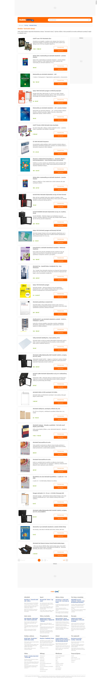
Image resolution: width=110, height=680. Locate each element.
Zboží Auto (42, 668)
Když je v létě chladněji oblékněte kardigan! (77, 607)
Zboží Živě (42, 657)
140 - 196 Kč (36, 331)
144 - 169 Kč (36, 259)
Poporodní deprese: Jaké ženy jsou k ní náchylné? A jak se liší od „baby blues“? (63, 646)
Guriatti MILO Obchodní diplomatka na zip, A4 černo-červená (49, 194)
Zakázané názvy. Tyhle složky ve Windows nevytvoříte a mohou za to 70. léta (47, 624)
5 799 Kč (35, 134)
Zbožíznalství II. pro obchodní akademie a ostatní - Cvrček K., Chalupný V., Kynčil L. (49, 319)
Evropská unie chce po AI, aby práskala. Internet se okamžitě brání (62, 625)
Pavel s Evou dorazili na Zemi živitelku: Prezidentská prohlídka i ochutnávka (31, 604)
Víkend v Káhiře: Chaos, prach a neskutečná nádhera (30, 649)
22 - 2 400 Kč (36, 295)
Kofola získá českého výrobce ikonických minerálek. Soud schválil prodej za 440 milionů (62, 628)
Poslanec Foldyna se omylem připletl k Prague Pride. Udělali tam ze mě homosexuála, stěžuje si (31, 607)
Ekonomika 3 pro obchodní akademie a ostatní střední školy (49, 527)
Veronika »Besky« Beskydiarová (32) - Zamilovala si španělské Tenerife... (78, 605)
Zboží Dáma (42, 660)
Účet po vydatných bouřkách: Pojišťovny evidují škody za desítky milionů (62, 609)
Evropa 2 (72, 662)
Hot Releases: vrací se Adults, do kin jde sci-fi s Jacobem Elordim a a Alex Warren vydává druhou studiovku (46, 641)
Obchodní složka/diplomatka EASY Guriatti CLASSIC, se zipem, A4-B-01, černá (50, 355)
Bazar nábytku (58, 669)
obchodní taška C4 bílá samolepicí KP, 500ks (45, 392)
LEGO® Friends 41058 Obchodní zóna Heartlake (45, 125)
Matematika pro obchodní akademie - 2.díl (44, 74)
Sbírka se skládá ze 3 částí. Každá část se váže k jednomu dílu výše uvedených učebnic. (49, 182)
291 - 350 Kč (36, 312)
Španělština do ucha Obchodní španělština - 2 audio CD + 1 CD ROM (50, 477)
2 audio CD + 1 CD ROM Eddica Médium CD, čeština (45, 481)
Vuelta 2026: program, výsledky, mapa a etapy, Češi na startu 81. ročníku (47, 611)
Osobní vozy (42, 659)
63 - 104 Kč (36, 418)
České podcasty (74, 657)
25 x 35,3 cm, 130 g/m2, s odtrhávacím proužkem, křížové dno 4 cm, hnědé (48, 412)
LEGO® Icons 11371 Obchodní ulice (42, 38)
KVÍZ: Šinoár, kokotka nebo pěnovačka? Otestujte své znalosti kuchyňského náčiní (78, 629)
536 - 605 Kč (36, 367)
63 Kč (34, 504)
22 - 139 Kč (36, 241)
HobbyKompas (42, 665)
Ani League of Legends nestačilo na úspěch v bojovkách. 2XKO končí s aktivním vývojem (77, 645)
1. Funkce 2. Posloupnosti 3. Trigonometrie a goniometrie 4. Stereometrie (50, 77)
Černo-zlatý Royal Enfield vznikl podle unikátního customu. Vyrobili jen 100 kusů (31, 626)
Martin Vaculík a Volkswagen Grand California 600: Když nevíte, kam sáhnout (30, 623)
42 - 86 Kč (35, 101)
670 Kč (34, 385)
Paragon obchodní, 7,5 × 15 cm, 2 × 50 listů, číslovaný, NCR (48, 493)
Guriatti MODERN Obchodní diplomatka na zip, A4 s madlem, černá (49, 212)
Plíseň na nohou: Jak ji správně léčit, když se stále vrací (62, 649)
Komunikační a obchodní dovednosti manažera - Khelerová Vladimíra (49, 248)
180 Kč (34, 67)
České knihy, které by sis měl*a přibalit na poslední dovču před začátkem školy (47, 645)
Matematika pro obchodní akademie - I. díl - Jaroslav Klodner (50, 108)
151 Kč (34, 118)
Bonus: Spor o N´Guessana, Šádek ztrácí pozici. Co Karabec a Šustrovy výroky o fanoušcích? (31, 663)
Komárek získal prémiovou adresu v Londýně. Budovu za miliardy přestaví (62, 622)
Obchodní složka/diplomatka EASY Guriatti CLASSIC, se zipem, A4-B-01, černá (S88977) (50, 511)
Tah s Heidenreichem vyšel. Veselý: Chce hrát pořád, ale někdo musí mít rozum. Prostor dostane (46, 604)
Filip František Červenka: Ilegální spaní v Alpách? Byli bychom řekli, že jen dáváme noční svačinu (31, 645)
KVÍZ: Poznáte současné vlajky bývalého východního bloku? (31, 642)
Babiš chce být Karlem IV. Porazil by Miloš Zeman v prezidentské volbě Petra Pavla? (30, 610)
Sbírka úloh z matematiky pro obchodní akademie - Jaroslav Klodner (49, 56)
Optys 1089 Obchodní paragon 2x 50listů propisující (47, 91)
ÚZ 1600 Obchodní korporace (41, 141)
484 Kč (35, 517)
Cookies (54, 677)
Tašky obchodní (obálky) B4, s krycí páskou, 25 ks (46, 338)
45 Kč (34, 534)
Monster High (58, 657)
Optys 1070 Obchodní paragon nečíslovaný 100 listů (47, 230)
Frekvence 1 (73, 660)
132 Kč (34, 348)
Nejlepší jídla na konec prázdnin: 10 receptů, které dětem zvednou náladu (78, 626)
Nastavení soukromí (60, 677)
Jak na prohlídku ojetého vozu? (45, 663)
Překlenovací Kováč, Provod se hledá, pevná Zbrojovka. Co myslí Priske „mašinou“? (31, 666)
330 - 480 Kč (36, 278)
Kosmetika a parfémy (59, 663)
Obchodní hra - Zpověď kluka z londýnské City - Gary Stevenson (47, 267)
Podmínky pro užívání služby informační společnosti (75, 676)
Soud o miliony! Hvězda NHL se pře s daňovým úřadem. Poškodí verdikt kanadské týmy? (46, 608)
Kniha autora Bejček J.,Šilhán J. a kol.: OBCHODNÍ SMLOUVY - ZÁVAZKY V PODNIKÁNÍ (50, 430)
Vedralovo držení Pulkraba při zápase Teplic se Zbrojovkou (31, 660)
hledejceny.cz (42, 656)
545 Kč (34, 486)
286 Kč (34, 453)
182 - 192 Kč (36, 82)
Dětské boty (58, 666)
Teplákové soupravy (59, 665)
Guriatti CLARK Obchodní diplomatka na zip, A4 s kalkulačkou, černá (50, 374)
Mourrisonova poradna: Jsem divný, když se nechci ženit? (77, 642)
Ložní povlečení (58, 668)
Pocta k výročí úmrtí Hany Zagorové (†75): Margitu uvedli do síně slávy (62, 612)
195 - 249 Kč (36, 171)
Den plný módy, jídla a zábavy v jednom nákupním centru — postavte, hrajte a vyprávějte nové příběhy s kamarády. (49, 128)
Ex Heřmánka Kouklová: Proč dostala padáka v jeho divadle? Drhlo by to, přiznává (62, 605)
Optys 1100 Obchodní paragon (41, 285)
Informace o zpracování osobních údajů (45, 677)
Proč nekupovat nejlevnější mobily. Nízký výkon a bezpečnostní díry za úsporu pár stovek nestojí (46, 631)
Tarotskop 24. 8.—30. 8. (44, 648)
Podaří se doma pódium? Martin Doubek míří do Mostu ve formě (30, 630)
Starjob (72, 656)
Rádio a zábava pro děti (75, 659)
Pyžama (57, 662)
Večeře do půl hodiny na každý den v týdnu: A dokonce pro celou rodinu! (78, 624)
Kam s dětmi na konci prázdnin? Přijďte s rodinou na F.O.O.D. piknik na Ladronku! (78, 610)
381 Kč (34, 470)
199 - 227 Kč (36, 188)
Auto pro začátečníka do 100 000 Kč (46, 666)
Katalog (26, 25)
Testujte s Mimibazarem (60, 656)
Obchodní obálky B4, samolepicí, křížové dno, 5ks (46, 409)
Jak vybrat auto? (43, 671)
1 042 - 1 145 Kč (37, 436)
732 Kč (34, 205)
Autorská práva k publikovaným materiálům (57, 676)
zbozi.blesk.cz (42, 662)
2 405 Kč (35, 554)
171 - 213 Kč (36, 152)
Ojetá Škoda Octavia (44, 669)
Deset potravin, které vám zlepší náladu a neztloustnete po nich (61, 644)
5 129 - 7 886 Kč (37, 49)
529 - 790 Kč (36, 224)
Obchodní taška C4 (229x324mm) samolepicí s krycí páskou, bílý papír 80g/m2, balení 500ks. (49, 395)
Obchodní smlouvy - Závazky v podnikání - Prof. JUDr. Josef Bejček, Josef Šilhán (49, 425)
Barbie (57, 659)
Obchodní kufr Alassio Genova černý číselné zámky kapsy (48, 543)
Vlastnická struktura (68, 677)
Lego (56, 660)
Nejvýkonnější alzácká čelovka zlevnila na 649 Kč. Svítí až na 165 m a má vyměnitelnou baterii (47, 628)
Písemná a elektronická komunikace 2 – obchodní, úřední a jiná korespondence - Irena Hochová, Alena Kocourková (49, 159)
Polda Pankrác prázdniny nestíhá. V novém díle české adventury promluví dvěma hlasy (78, 649)
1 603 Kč (35, 401)
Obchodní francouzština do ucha (42, 442)
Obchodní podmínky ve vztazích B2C (43, 302)
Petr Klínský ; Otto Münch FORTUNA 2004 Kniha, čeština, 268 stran (48, 529)
